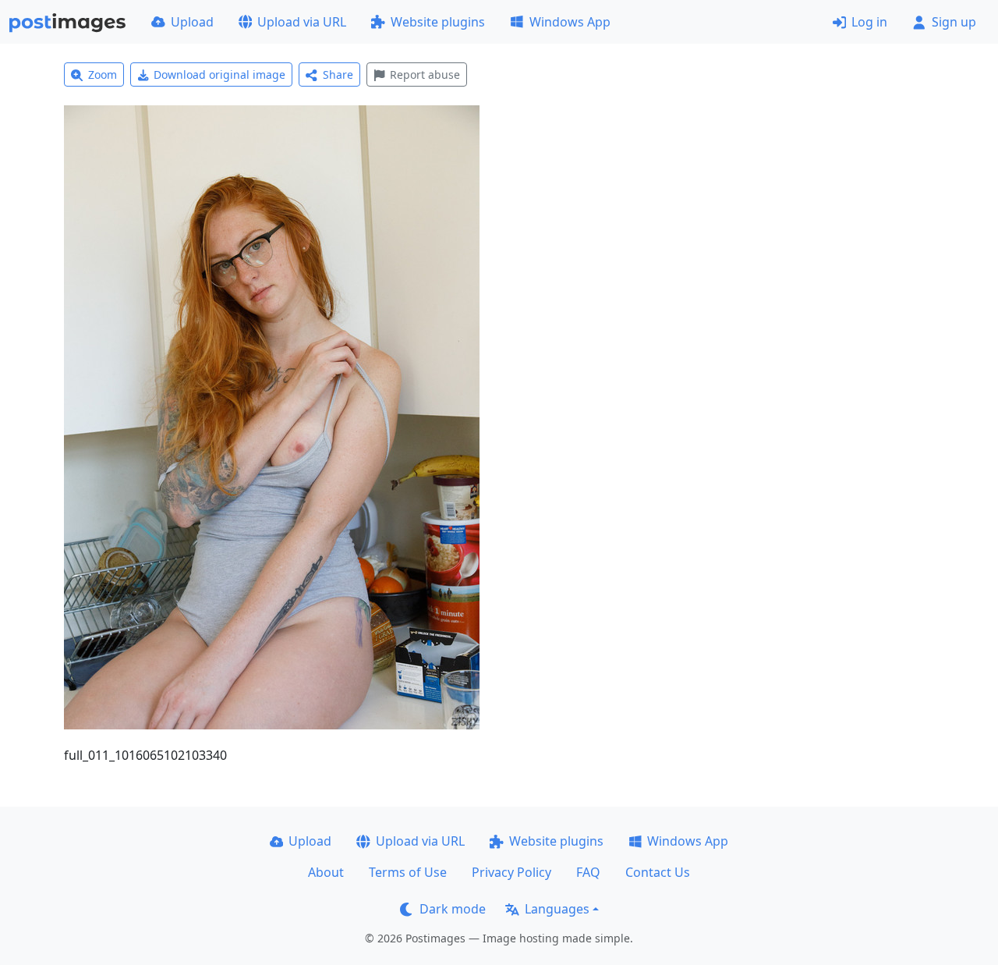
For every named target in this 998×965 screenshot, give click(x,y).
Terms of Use (408, 872)
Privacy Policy (511, 872)
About (326, 872)
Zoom (102, 74)
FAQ (588, 872)
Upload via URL (301, 21)
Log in (869, 21)
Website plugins (438, 21)
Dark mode (452, 908)
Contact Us (657, 872)
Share (338, 74)
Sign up (954, 21)
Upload (192, 21)
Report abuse (425, 74)
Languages (557, 908)
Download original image (219, 74)
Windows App (569, 21)
